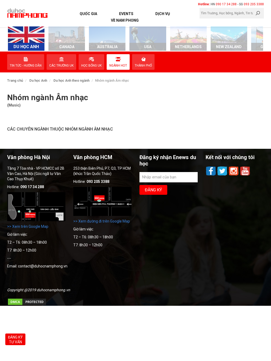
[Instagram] (234, 175)
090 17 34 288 (226, 4)
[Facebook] (211, 175)
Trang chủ (15, 80)
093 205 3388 (254, 4)
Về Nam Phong (125, 20)
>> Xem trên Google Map (27, 226)
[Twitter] (222, 175)
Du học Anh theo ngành (71, 80)
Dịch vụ (162, 14)
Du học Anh (38, 80)
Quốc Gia (88, 14)
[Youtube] (245, 175)
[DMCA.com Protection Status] (27, 304)
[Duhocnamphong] (27, 13)
